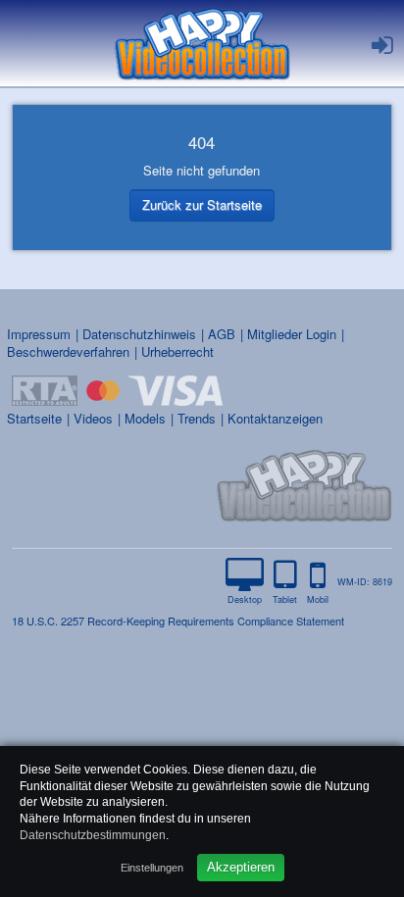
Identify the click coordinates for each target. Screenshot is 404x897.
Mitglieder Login (291, 333)
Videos (93, 418)
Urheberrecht (177, 351)
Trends (196, 418)
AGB (221, 333)
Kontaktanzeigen (275, 418)
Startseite (34, 418)
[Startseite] (202, 43)
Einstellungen (152, 867)
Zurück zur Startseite (202, 204)
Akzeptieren (241, 867)
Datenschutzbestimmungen (93, 835)
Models (145, 418)
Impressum (39, 333)
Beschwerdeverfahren (68, 351)
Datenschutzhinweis (139, 333)
